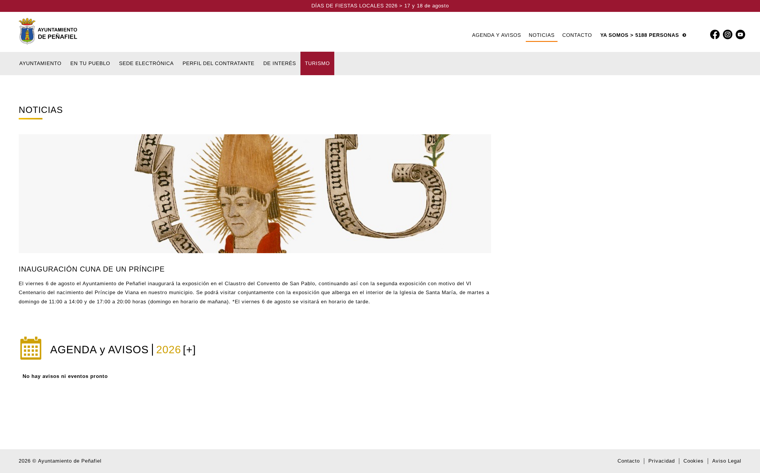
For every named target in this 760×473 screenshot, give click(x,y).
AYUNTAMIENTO (40, 63)
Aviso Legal (726, 461)
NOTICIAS (542, 35)
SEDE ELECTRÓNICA (146, 63)
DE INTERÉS (279, 63)
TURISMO (317, 63)
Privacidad (661, 461)
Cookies (693, 461)
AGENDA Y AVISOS (496, 35)
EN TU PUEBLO (90, 63)
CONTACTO (577, 35)
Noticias (41, 110)
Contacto (629, 461)
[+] (189, 349)
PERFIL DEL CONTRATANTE (218, 63)
